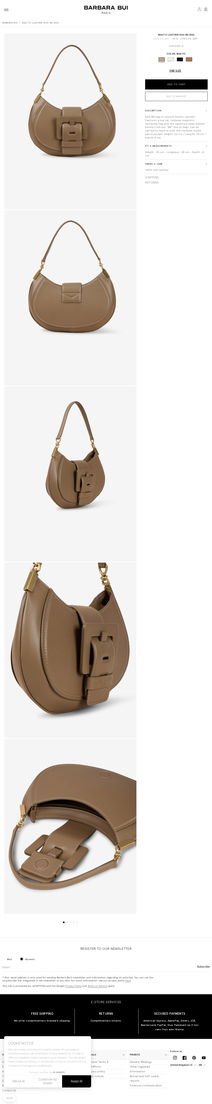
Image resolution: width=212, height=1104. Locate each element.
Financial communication (146, 1085)
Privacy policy (96, 1071)
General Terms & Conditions (97, 1064)
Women (30, 959)
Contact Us (9, 1090)
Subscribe (203, 966)
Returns (152, 182)
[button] (6, 9)
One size (175, 70)
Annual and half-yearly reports (144, 1078)
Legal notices (95, 1076)
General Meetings (141, 1061)
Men (9, 959)
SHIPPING (152, 177)
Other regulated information (140, 1069)
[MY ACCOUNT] (199, 9)
